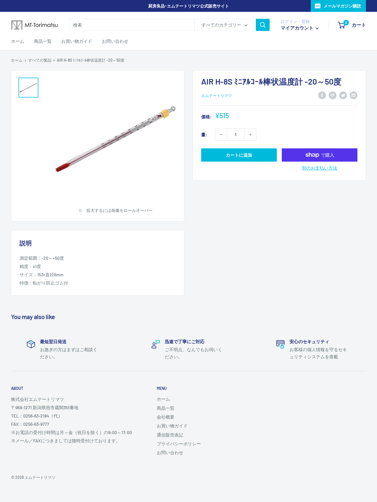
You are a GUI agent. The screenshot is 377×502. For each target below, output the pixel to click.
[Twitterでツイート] (343, 95)
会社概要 (165, 416)
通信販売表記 (170, 434)
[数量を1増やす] (250, 134)
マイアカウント (297, 27)
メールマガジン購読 (342, 5)
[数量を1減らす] (221, 134)
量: (204, 134)
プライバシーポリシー (179, 443)
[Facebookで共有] (322, 95)
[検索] (263, 25)
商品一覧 (43, 41)
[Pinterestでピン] (332, 95)
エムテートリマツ (216, 95)
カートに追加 (239, 154)
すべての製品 (39, 60)
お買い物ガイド (76, 41)
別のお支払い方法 (319, 167)
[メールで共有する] (353, 95)
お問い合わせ (115, 41)
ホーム (17, 41)
